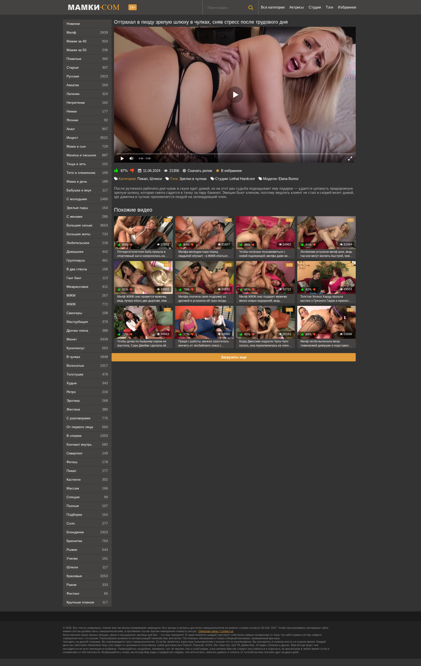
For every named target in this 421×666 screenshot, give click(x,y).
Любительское (87, 243)
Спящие (87, 497)
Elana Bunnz (288, 179)
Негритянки (87, 102)
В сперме (87, 436)
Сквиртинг (87, 453)
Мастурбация (87, 322)
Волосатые (87, 365)
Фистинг (87, 593)
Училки (87, 558)
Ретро (87, 392)
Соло (87, 523)
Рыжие (87, 550)
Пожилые (87, 59)
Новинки (73, 24)
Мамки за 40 (87, 41)
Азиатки (87, 85)
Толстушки (87, 374)
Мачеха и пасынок (87, 155)
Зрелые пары (87, 208)
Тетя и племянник (87, 173)
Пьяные (87, 506)
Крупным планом (87, 602)
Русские (87, 76)
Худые (87, 383)
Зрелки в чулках (193, 179)
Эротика (87, 401)
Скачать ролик (200, 171)
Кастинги (87, 479)
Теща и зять (87, 164)
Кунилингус (87, 348)
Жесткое (87, 409)
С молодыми (87, 199)
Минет (87, 339)
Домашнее (87, 251)
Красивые (87, 576)
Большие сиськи (87, 225)
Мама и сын (87, 146)
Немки (87, 111)
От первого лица (87, 427)
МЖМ (87, 295)
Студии (315, 7)
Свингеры (87, 313)
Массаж (87, 488)
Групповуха (87, 260)
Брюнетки (87, 541)
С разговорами (87, 418)
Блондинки (87, 532)
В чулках (87, 357)
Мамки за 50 (87, 50)
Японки (87, 120)
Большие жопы (87, 234)
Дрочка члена (87, 330)
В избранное (231, 171)
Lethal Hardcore (242, 179)
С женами (87, 216)
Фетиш (87, 462)
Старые (87, 67)
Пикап (87, 471)
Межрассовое (87, 287)
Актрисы (296, 7)
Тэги (329, 7)
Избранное (347, 7)
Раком (87, 585)
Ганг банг (87, 278)
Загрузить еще (234, 357)
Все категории (273, 7)
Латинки (87, 94)
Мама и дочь (87, 181)
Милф (87, 32)
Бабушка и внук (87, 190)
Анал (87, 129)
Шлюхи (87, 567)
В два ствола (87, 269)
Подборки (87, 514)
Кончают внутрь (87, 444)
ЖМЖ (87, 304)
